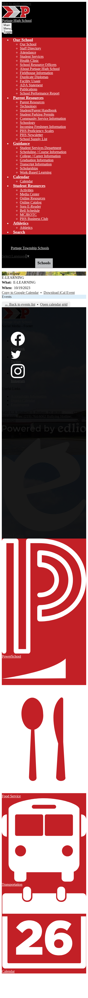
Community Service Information (43, 118)
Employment (20, 405)
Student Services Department (40, 148)
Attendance (28, 52)
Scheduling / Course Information (43, 152)
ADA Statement (31, 85)
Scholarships (29, 168)
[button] (23, 39)
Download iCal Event (59, 292)
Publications (28, 89)
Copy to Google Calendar (20, 292)
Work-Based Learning (35, 172)
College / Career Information (40, 156)
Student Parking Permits (37, 114)
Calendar (26, 181)
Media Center (29, 194)
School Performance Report (39, 93)
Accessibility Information (29, 396)
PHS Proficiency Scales (37, 131)
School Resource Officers (38, 65)
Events (7, 297)
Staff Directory (30, 48)
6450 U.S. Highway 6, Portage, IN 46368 (32, 412)
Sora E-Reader (30, 206)
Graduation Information (36, 160)
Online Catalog (31, 202)
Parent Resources (32, 102)
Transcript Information (36, 164)
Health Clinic (29, 60)
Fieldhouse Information (36, 73)
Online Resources (32, 198)
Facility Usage (30, 81)
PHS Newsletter (31, 135)
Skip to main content (16, 4)
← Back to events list (20, 304)
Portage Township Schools (30, 248)
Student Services (32, 56)
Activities (26, 190)
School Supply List (33, 139)
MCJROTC (28, 215)
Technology (28, 106)
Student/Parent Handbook (38, 110)
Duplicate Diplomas (34, 77)
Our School (28, 44)
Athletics (26, 228)
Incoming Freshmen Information (43, 127)
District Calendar (23, 400)
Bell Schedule (30, 210)
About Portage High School (40, 69)
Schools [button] (44, 263)
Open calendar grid (53, 304)
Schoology (27, 123)
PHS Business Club (34, 219)
